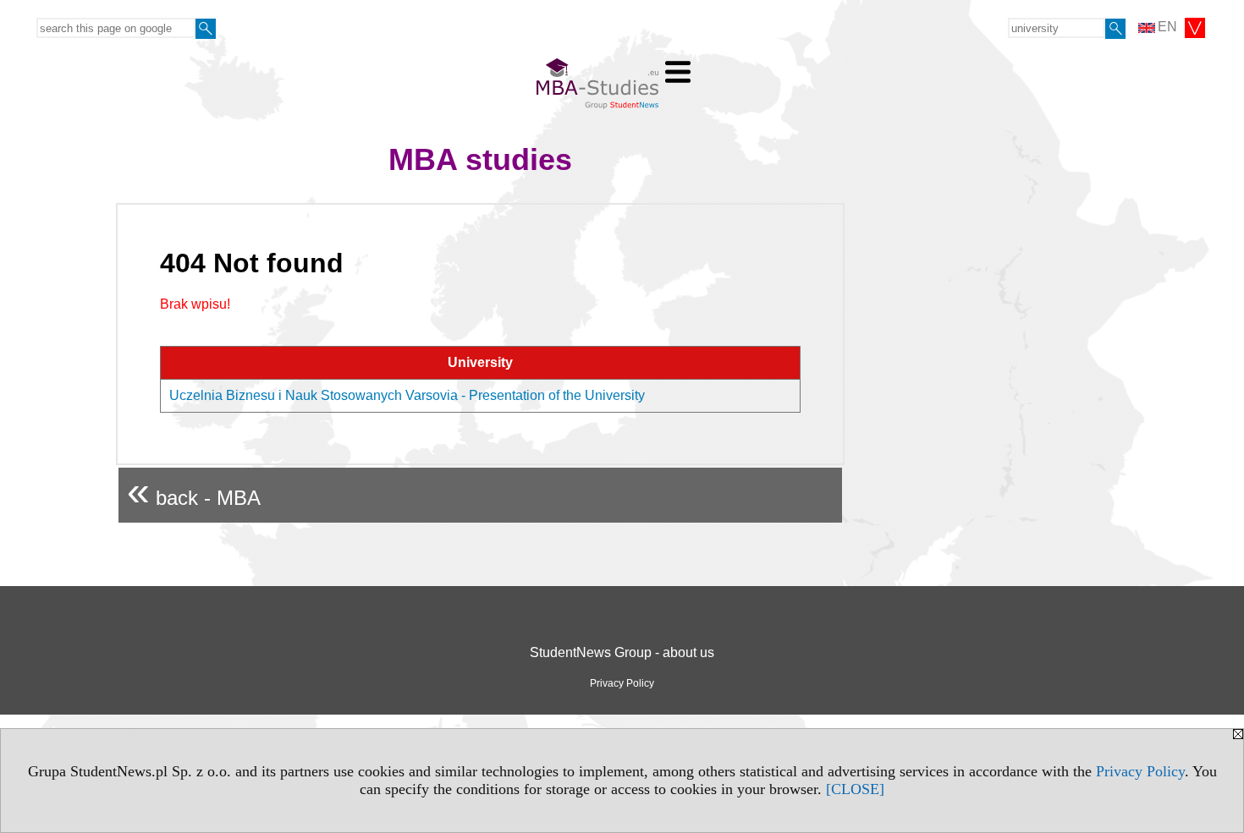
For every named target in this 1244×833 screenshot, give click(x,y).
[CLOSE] (855, 789)
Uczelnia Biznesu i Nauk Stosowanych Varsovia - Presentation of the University (407, 395)
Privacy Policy (1140, 771)
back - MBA (194, 491)
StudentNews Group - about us (622, 652)
